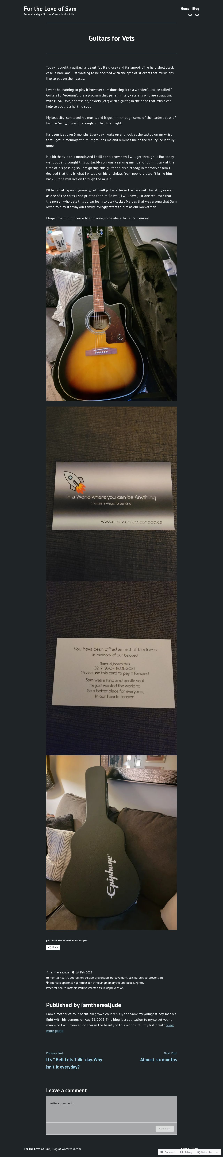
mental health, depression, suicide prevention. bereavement (88, 978)
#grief (139, 983)
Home (185, 8)
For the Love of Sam (50, 9)
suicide (133, 978)
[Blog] (196, 14)
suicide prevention (151, 978)
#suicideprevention (111, 988)
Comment (164, 1128)
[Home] (191, 14)
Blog (195, 8)
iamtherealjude (59, 972)
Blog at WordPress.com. (66, 1149)
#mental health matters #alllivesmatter (72, 988)
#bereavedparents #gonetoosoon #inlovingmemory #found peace (92, 983)
